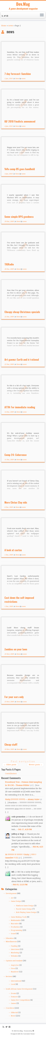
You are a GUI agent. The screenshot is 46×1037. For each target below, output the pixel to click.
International (16, 981)
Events (13, 993)
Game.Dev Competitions (20, 1000)
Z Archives (10, 1008)
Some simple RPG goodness (19, 217)
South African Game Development (19, 989)
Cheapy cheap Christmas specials (22, 312)
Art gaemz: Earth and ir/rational (21, 359)
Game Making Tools (18, 917)
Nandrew (14, 972)
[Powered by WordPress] (33, 1030)
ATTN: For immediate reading (19, 407)
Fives (13, 968)
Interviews (15, 949)
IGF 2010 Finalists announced (19, 121)
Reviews (9, 976)
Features (14, 997)
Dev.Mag (23, 4)
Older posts (10, 765)
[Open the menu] (42, 15)
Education (10, 938)
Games (13, 1003)
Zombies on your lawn (15, 649)
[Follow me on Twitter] (5, 16)
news (10, 26)
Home (3, 26)
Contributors (11, 773)
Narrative (15, 924)
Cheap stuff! (10, 744)
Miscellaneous (11, 942)
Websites (14, 956)
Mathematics (16, 920)
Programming (16, 930)
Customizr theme (29, 1034)
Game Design (16, 901)
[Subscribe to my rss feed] (3, 16)
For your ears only (14, 697)
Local (13, 984)
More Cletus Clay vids (15, 502)
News (17, 78)
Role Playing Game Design (26, 912)
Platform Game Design (25, 906)
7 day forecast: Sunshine (17, 74)
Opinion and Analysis (14, 961)
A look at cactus (13, 550)
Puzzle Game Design (24, 909)
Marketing (15, 953)
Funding (14, 946)
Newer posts (35, 765)
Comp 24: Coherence (15, 455)
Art (12, 898)
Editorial (14, 1012)
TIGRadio (9, 264)
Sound (13, 933)
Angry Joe (15, 965)
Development (11, 893)
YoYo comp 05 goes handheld (19, 169)
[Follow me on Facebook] (8, 16)
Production (15, 927)
